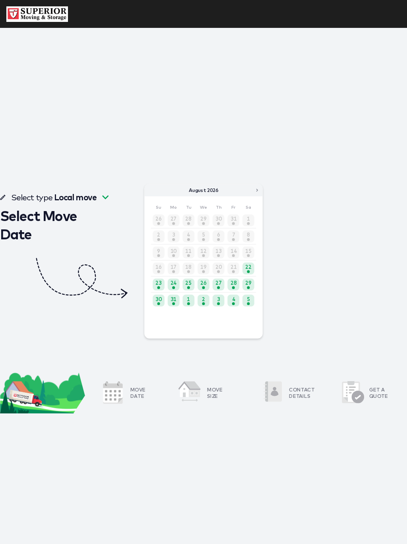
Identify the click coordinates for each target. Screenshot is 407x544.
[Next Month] (257, 190)
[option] (248, 268)
